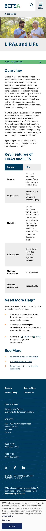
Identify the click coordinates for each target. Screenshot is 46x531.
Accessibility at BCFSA (15, 494)
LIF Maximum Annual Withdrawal (24, 357)
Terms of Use (30, 388)
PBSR (38, 337)
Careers (8, 388)
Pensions (11, 14)
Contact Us (29, 392)
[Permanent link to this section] (3, 71)
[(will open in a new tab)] (6, 467)
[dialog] (23, 515)
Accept (12, 526)
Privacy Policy (11, 392)
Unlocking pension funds (21, 361)
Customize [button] (6, 520)
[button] (23, 62)
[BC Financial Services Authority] (12, 6)
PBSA (26, 337)
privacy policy (7, 516)
